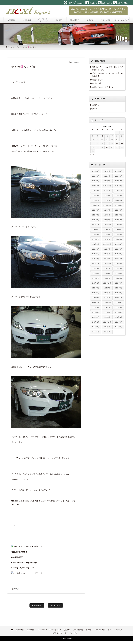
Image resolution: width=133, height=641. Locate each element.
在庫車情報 (20, 630)
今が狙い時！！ (98, 83)
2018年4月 (107, 332)
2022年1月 (107, 259)
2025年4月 (107, 195)
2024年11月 (95, 205)
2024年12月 (118, 200)
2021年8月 (95, 268)
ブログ (11, 47)
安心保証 (67, 630)
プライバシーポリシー (73, 633)
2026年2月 (95, 181)
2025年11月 (95, 186)
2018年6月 (118, 327)
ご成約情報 (31, 630)
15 (117, 140)
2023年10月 (107, 224)
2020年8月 (95, 288)
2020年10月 (107, 283)
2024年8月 (95, 210)
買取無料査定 (78, 630)
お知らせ (95, 105)
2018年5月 (95, 332)
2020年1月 (107, 297)
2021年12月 (118, 259)
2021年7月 (107, 268)
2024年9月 (118, 205)
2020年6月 (118, 288)
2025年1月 (107, 200)
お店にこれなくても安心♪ (102, 87)
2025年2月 (95, 200)
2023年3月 (118, 234)
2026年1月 (107, 181)
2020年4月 (107, 293)
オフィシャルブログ (115, 630)
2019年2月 (95, 317)
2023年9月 (118, 224)
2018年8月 (95, 327)
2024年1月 (107, 220)
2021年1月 (107, 278)
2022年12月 (118, 239)
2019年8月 (95, 307)
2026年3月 (118, 176)
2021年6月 (118, 268)
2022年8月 (95, 249)
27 (107, 147)
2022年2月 (95, 259)
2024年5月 (95, 215)
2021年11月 (95, 263)
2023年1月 (107, 239)
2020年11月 (95, 283)
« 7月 (92, 154)
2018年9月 (118, 322)
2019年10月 (107, 302)
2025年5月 (95, 195)
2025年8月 (95, 190)
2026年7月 (107, 171)
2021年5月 (95, 273)
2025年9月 (118, 186)
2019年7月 (107, 307)
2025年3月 (118, 195)
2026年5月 (95, 176)
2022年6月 (118, 249)
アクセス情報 (100, 630)
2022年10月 (107, 244)
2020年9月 (118, 283)
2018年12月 (118, 317)
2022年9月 (118, 244)
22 (117, 143)
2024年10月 (107, 205)
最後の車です (97, 80)
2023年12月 (118, 220)
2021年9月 (118, 263)
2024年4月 (107, 215)
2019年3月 (118, 312)
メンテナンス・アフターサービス (49, 630)
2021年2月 (95, 278)
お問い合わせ (57, 633)
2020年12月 (118, 278)
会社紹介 (89, 630)
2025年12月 (118, 181)
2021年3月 (118, 273)
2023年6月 (118, 229)
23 (122, 143)
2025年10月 (107, 186)
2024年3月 (118, 215)
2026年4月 (107, 176)
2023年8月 (95, 229)
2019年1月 (107, 317)
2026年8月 (95, 171)
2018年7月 (107, 327)
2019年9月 (118, 302)
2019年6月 (118, 307)
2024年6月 (118, 210)
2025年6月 (118, 190)
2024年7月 (107, 210)
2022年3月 (118, 254)
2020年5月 (95, 293)
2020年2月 (95, 297)
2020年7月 (107, 288)
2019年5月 (95, 312)
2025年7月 (107, 190)
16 (122, 140)
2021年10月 (107, 263)
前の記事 (37, 605)
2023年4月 (107, 234)
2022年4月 (107, 254)
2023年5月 (95, 234)
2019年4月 (107, 312)
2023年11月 (95, 224)
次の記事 (55, 605)
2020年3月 (118, 293)
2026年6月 (118, 171)
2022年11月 (95, 244)
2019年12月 (118, 297)
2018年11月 (95, 322)
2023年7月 (107, 229)
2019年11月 (95, 302)
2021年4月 (107, 273)
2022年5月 (95, 254)
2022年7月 (107, 249)
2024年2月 (95, 220)
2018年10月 (107, 322)
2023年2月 (95, 239)
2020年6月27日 (76, 62)
